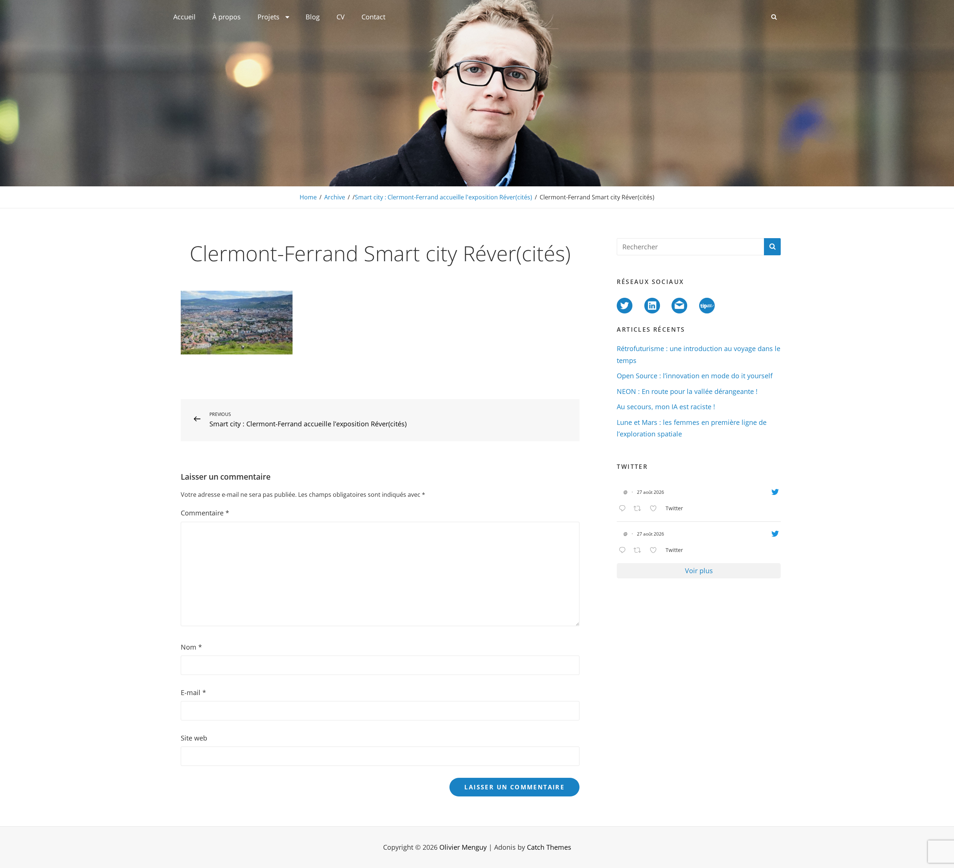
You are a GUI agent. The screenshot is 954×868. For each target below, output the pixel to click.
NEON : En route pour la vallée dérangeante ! (687, 391)
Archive (334, 197)
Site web (194, 737)
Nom (191, 647)
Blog (313, 16)
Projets (268, 16)
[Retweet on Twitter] (640, 509)
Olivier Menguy (463, 847)
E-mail (193, 692)
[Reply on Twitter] (624, 509)
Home (308, 197)
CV (341, 16)
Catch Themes (549, 847)
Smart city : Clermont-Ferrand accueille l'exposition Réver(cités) (443, 197)
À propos (226, 16)
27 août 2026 (650, 492)
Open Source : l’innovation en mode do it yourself (695, 375)
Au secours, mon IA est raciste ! (666, 406)
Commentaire (205, 512)
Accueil (184, 16)
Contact (373, 16)
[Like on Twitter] (656, 509)
